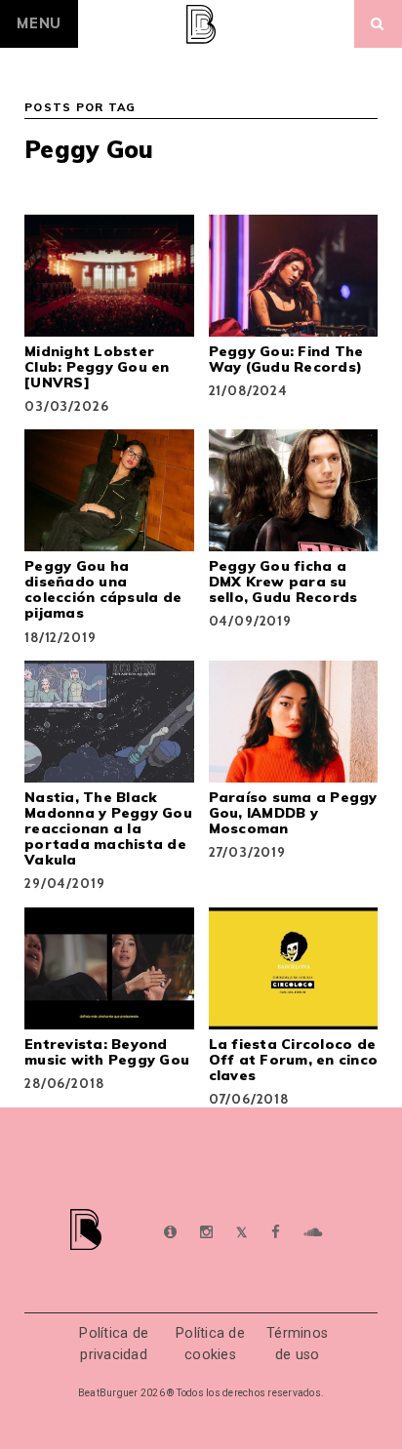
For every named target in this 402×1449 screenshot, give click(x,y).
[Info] (170, 1233)
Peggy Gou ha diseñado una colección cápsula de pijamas (102, 589)
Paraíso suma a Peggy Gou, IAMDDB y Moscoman (293, 812)
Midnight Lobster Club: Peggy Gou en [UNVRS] (97, 366)
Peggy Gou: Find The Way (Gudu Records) (286, 359)
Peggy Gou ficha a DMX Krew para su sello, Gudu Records (283, 581)
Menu (39, 23)
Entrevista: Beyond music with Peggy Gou (106, 1051)
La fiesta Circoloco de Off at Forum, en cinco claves (294, 1059)
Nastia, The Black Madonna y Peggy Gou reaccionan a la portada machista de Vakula (108, 828)
